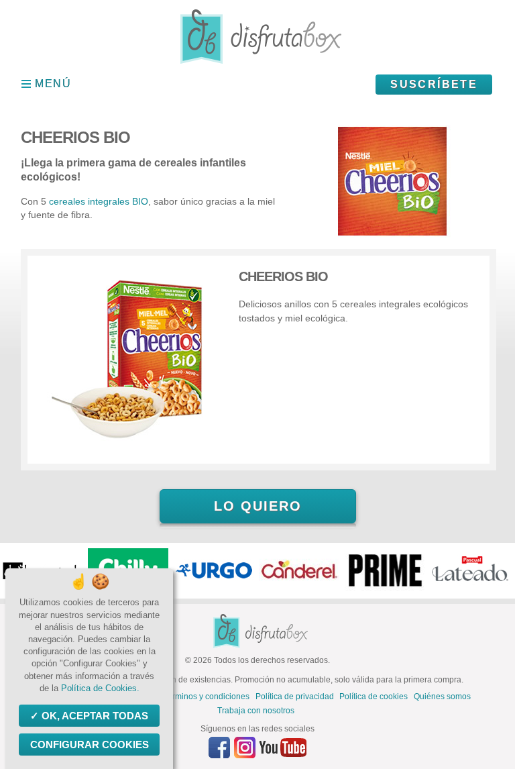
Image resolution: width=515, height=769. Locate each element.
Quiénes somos (442, 697)
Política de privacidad (294, 697)
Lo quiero (258, 506)
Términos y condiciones (206, 697)
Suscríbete (433, 84)
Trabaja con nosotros (255, 711)
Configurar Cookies (89, 744)
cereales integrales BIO (98, 201)
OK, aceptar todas (95, 715)
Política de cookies (373, 697)
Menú (53, 83)
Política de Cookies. (100, 688)
